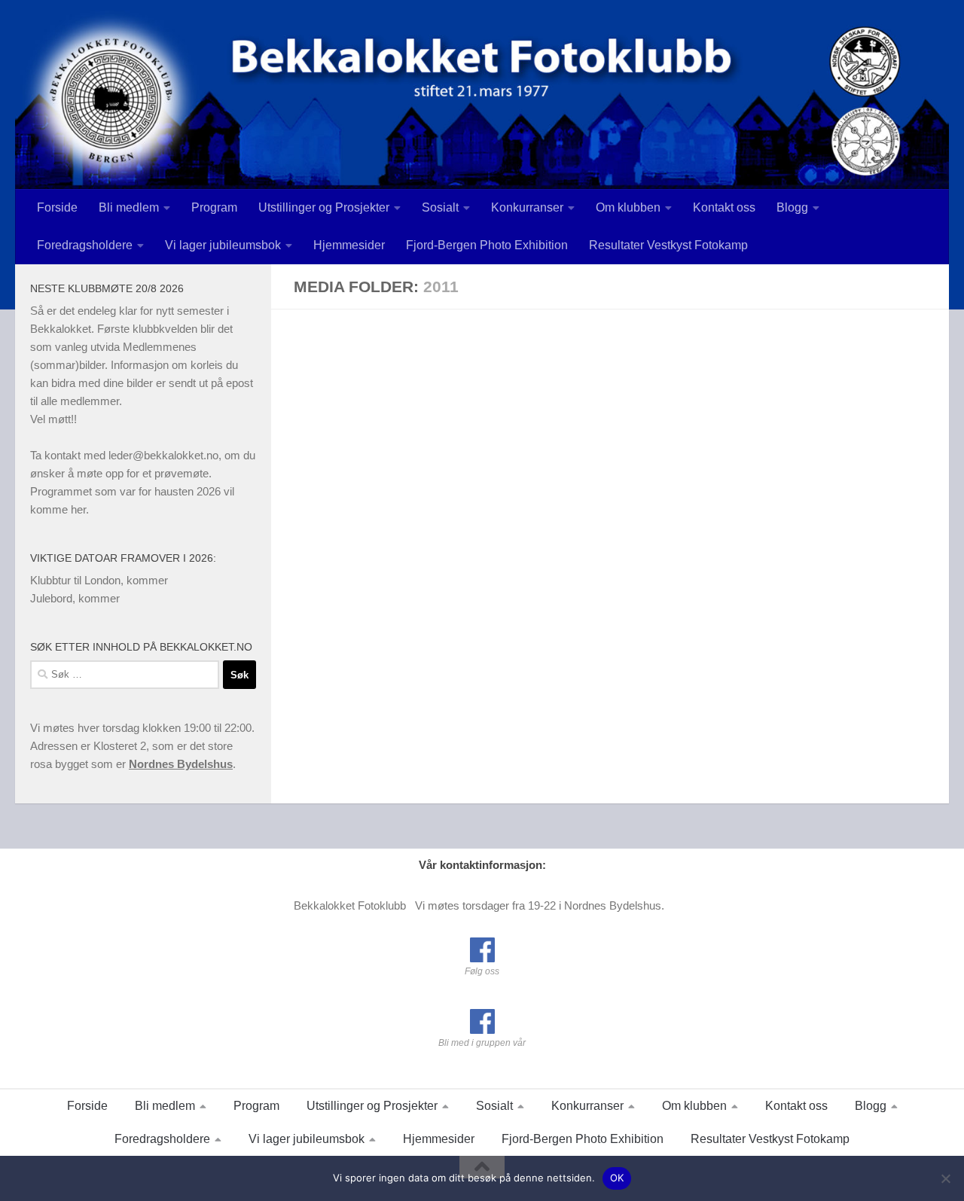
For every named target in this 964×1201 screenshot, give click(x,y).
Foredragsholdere (85, 245)
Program (214, 207)
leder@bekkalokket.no (163, 455)
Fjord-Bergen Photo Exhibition (487, 245)
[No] (945, 1178)
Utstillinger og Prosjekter (323, 207)
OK (617, 1178)
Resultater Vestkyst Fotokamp (668, 245)
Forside (57, 207)
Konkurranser (527, 207)
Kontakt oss (724, 207)
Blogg (792, 207)
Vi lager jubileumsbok (223, 245)
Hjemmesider (349, 245)
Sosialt (440, 207)
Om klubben (628, 207)
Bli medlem (129, 207)
